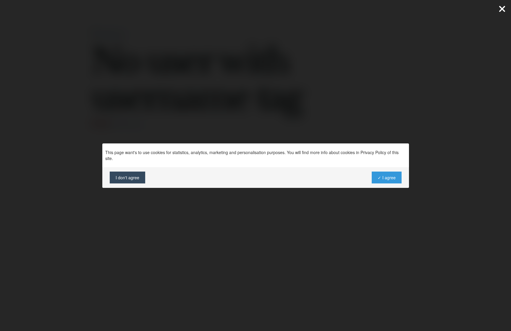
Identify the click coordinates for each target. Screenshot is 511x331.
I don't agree (127, 177)
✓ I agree (386, 177)
